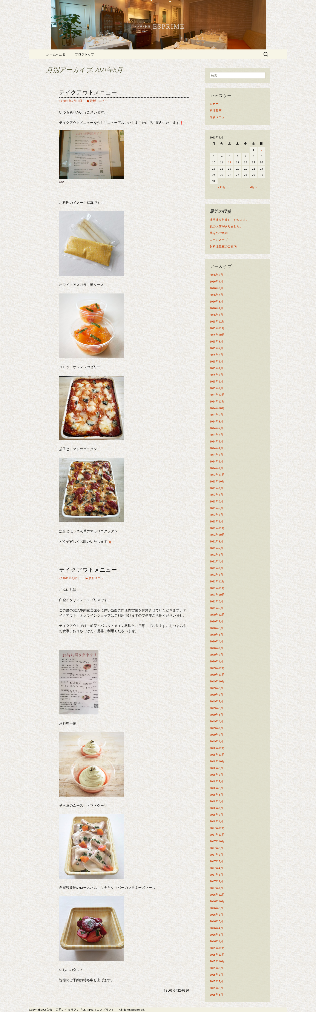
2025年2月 (216, 381)
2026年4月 (216, 295)
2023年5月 (216, 508)
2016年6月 (216, 921)
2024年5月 (216, 441)
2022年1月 (216, 575)
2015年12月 (217, 948)
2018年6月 (216, 788)
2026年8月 (216, 275)
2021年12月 (217, 581)
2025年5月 (216, 361)
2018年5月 (216, 795)
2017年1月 (216, 888)
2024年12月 (217, 395)
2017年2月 (216, 881)
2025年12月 (217, 321)
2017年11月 (217, 835)
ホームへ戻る (56, 54)
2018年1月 (216, 821)
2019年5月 (216, 715)
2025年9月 (216, 341)
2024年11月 (217, 401)
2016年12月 (217, 895)
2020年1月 (216, 661)
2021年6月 (216, 601)
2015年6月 (216, 988)
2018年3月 (216, 808)
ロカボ (214, 104)
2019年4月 (216, 721)
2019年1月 (216, 741)
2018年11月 (217, 755)
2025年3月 (216, 375)
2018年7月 (216, 781)
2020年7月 (216, 621)
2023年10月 (217, 481)
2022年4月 (216, 561)
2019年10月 (217, 681)
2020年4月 (216, 641)
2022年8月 (216, 541)
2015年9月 (216, 968)
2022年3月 (216, 568)
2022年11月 (217, 528)
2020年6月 (216, 628)
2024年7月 (216, 428)
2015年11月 (217, 955)
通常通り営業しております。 (229, 220)
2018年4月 (216, 801)
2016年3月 (216, 935)
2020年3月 (216, 648)
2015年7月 (216, 981)
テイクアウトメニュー (88, 92)
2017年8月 (216, 855)
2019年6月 (216, 708)
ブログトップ (84, 54)
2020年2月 (216, 655)
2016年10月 (217, 901)
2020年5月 (216, 635)
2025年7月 (216, 348)
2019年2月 (216, 735)
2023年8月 (216, 488)
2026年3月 (216, 301)
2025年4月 (216, 368)
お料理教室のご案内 (223, 246)
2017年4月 (216, 868)
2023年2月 (216, 521)
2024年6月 (216, 435)
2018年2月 (216, 815)
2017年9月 (216, 848)
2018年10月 (217, 761)
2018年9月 (216, 768)
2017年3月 (216, 875)
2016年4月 (216, 928)
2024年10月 (217, 408)
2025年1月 (216, 388)
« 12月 (222, 187)
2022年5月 (216, 555)
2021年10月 (217, 595)
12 (229, 162)
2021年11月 (217, 588)
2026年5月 (216, 288)
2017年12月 (217, 828)
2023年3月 (216, 515)
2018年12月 (217, 748)
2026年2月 (216, 308)
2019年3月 (216, 728)
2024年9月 (216, 415)
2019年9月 (216, 688)
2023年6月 (216, 501)
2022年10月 (217, 535)
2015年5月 (216, 995)
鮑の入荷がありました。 (226, 226)
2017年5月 (216, 861)
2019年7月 (216, 701)
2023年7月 (216, 495)
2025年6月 (216, 355)
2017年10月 (217, 841)
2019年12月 (217, 668)
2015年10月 (217, 961)
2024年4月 (216, 448)
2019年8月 (216, 695)
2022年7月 (216, 548)
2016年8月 (216, 915)
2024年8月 (216, 421)
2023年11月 (217, 475)
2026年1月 (216, 315)
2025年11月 (217, 328)
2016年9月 (216, 908)
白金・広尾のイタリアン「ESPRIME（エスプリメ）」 (82, 1010)
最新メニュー (99, 101)
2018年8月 (216, 775)
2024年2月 (216, 461)
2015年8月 (216, 975)
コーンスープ (219, 240)
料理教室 (216, 110)
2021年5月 (216, 608)
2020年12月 (217, 615)
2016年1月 (216, 941)
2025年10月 (217, 335)
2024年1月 (216, 468)
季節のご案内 (219, 233)
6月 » (253, 187)
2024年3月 (216, 455)
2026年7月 (216, 281)
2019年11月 (217, 675)
